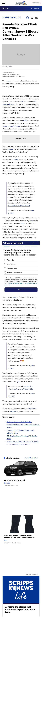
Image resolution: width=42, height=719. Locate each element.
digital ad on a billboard (11, 126)
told (22, 223)
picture (10, 149)
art (22, 101)
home (16, 159)
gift (18, 381)
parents (8, 81)
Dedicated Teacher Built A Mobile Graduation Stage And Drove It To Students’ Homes (23, 424)
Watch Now (36, 3)
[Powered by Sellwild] (35, 574)
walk (25, 120)
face (31, 220)
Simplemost (32, 408)
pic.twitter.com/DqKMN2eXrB (19, 205)
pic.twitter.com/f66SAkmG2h (22, 389)
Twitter (10, 66)
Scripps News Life (11, 17)
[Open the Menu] (3, 3)
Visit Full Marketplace (31, 458)
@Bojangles (27, 386)
